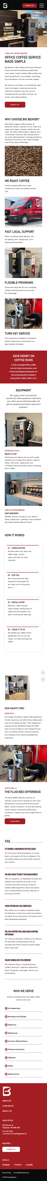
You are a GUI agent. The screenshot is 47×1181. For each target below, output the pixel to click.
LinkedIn (29, 1164)
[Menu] (41, 5)
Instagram (18, 1164)
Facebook (6, 1164)
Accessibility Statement (21, 1173)
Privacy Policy (6, 1173)
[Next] (44, 367)
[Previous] (3, 367)
